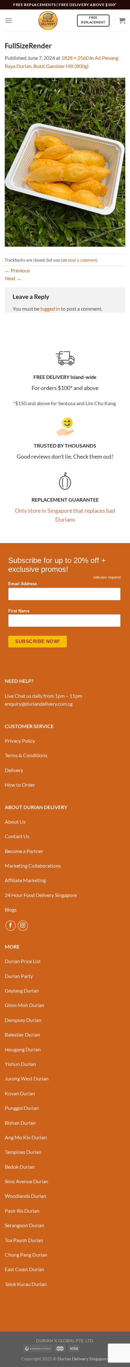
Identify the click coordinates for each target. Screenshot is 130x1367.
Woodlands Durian (25, 1196)
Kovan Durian (20, 1093)
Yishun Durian (20, 1064)
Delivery (14, 770)
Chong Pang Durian (26, 1255)
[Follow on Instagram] (23, 925)
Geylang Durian (22, 990)
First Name (18, 611)
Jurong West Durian (27, 1078)
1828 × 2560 (75, 58)
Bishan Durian (20, 1123)
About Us (15, 822)
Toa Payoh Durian (24, 1240)
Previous (17, 270)
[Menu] (8, 20)
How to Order (20, 785)
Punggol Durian (22, 1108)
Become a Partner (24, 851)
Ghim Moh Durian (24, 1005)
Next (13, 278)
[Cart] (122, 21)
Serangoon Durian (24, 1225)
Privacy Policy (20, 741)
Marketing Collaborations (33, 866)
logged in (50, 309)
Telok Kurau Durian (26, 1284)
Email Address (24, 584)
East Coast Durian (24, 1269)
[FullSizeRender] (65, 161)
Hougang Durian (23, 1049)
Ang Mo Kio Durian (26, 1137)
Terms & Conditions (26, 755)
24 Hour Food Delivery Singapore (41, 895)
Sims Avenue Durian (26, 1181)
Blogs (11, 909)
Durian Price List (23, 961)
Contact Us (17, 836)
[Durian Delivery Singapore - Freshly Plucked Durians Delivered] (48, 20)
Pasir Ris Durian (22, 1211)
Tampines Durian (23, 1152)
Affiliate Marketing (25, 880)
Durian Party (19, 976)
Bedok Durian (20, 1167)
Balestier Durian (22, 1034)
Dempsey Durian (23, 1020)
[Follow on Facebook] (10, 925)
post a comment (82, 260)
